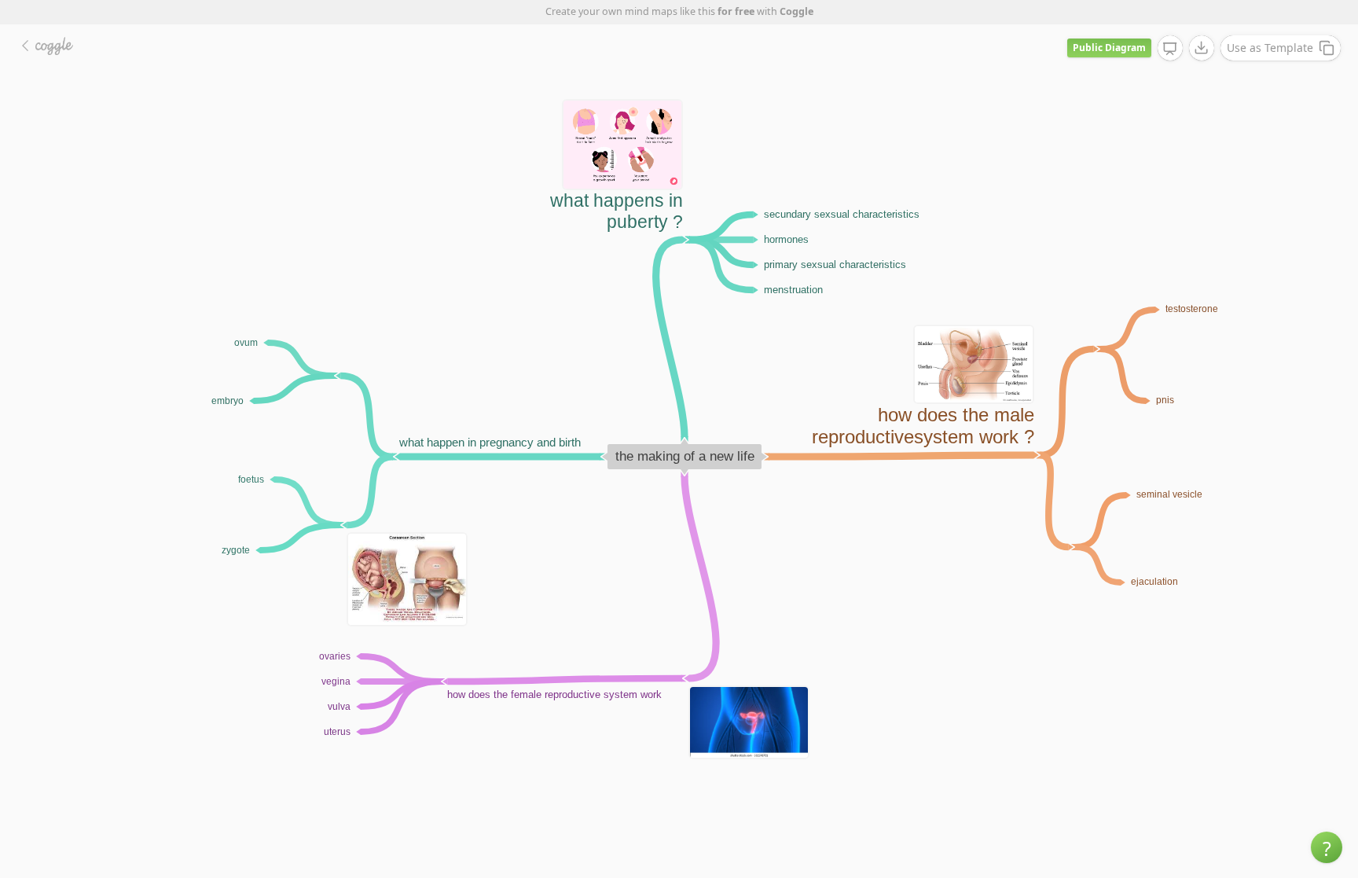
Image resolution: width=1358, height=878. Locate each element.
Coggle (796, 11)
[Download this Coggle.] (1201, 48)
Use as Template (1270, 47)
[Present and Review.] (1170, 48)
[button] (1326, 847)
